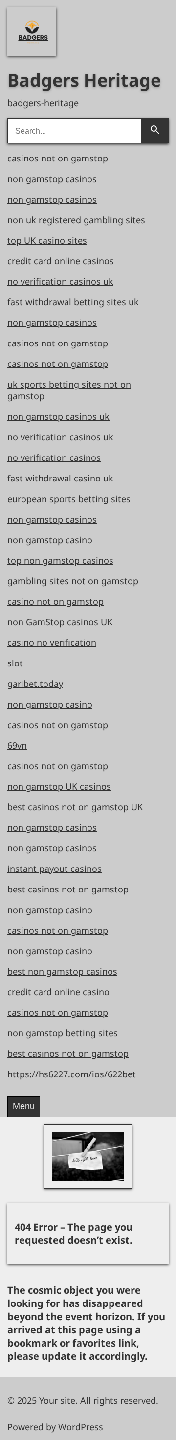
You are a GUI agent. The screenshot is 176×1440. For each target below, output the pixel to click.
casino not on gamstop (55, 601)
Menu (24, 1106)
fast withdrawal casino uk (60, 478)
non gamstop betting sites (62, 1033)
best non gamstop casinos (62, 971)
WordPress (80, 1427)
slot (15, 663)
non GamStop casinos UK (59, 622)
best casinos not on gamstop (68, 889)
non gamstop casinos (52, 178)
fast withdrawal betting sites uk (73, 302)
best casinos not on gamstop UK (75, 807)
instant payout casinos (54, 868)
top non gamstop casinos (60, 560)
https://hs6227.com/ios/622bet (71, 1074)
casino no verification (51, 642)
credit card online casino (58, 992)
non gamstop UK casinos (59, 786)
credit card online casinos (60, 261)
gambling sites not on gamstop (72, 581)
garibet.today (35, 683)
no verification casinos (54, 457)
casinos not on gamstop (57, 158)
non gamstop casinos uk (58, 416)
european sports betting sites (69, 498)
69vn (17, 745)
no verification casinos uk (60, 281)
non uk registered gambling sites (76, 220)
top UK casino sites (47, 240)
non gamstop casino (49, 540)
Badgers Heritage (84, 80)
